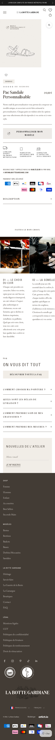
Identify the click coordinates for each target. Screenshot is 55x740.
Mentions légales (10, 623)
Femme (6, 486)
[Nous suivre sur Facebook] (4, 661)
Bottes (6, 530)
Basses (6, 547)
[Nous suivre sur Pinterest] (20, 661)
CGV (5, 628)
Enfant (6, 497)
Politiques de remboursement (16, 645)
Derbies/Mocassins (11, 552)
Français (38, 708)
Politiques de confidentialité (16, 634)
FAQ (5, 607)
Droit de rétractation (12, 651)
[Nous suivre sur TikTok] (28, 661)
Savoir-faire (8, 579)
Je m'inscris (13, 464)
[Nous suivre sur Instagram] (12, 661)
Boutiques (7, 596)
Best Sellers (8, 509)
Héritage (7, 574)
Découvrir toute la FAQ (26, 374)
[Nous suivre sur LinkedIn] (36, 661)
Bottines (7, 535)
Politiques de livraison (13, 640)
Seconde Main (9, 514)
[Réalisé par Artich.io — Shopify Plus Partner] (43, 716)
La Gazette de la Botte (13, 585)
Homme (7, 492)
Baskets (6, 541)
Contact (7, 602)
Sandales (7, 558)
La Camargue (9, 590)
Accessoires (8, 503)
